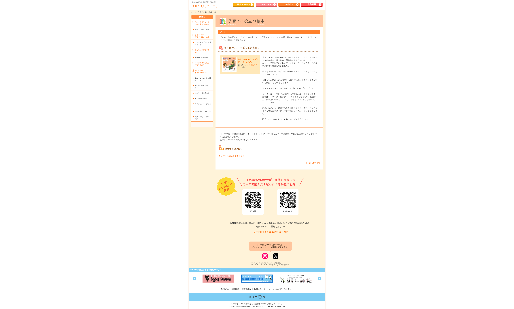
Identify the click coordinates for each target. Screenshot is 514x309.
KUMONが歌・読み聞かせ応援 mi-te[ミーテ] (204, 4)
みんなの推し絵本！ (202, 93)
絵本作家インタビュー (203, 111)
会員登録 (312, 4)
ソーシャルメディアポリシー (281, 289)
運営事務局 (246, 289)
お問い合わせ (259, 289)
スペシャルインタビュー (203, 105)
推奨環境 (235, 289)
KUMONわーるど (201, 98)
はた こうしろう (251, 65)
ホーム (193, 12)
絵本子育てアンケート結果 (203, 118)
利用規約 (225, 289)
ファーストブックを (203, 43)
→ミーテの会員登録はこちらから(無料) (270, 232)
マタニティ (266, 4)
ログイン (289, 4)
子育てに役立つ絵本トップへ (233, 156)
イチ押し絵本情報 (201, 58)
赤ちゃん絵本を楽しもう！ (203, 87)
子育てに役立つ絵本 (202, 29)
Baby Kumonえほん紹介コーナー (203, 79)
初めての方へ (243, 4)
